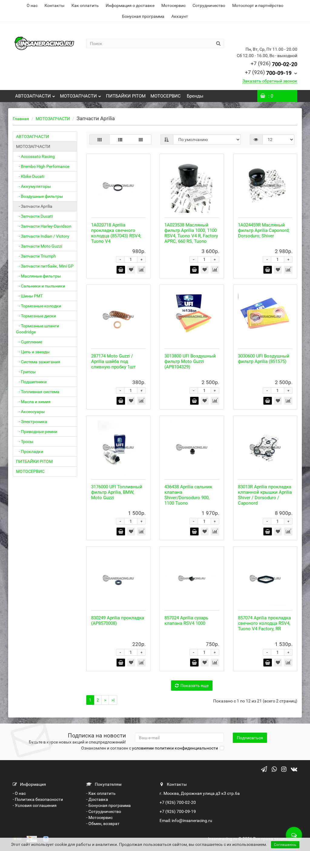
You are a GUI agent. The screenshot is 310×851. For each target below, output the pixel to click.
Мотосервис (173, 5)
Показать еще (194, 685)
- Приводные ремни (36, 431)
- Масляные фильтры (38, 276)
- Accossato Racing (35, 156)
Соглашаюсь (285, 845)
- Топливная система (37, 391)
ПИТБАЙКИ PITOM (126, 96)
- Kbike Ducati (30, 176)
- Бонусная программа (108, 805)
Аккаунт (179, 16)
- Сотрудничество (103, 811)
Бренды (194, 96)
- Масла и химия (33, 401)
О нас (32, 5)
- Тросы (24, 441)
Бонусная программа (143, 16)
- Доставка (97, 799)
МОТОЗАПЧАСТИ (78, 96)
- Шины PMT (29, 296)
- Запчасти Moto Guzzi (39, 246)
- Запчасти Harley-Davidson (43, 226)
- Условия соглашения (35, 805)
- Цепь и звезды (33, 351)
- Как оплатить (101, 793)
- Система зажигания (38, 361)
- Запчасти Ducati (34, 216)
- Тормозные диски (36, 315)
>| (112, 700)
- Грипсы (26, 371)
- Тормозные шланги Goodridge (37, 328)
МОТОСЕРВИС (165, 96)
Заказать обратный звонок (269, 81)
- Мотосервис (99, 817)
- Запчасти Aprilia (34, 206)
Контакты (54, 5)
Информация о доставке (130, 5)
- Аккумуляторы (33, 186)
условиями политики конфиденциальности (175, 748)
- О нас (19, 793)
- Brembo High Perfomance (42, 166)
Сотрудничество (209, 5)
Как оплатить (85, 5)
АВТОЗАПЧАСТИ (33, 96)
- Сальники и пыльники (40, 286)
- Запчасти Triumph (36, 256)
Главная (21, 118)
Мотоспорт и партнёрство (257, 5)
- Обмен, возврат (103, 823)
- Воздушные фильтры (39, 196)
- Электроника (31, 421)
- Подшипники (31, 381)
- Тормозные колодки (38, 305)
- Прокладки (29, 451)
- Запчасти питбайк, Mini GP (45, 266)
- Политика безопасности (38, 799)
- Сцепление (29, 341)
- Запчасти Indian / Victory (42, 236)
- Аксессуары (30, 411)
